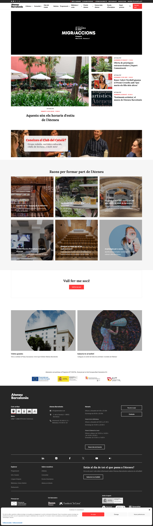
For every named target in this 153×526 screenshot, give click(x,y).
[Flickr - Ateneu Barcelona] (19, 1)
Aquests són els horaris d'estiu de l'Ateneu (50, 117)
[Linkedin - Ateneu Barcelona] (42, 459)
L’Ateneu (28, 6)
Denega (116, 514)
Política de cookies (7, 522)
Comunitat (37, 6)
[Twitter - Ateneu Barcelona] (17, 1)
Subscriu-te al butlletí (93, 477)
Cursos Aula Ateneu (98, 6)
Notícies (56, 6)
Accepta (93, 514)
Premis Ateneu (85, 6)
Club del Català (46, 6)
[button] (149, 510)
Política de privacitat (17, 522)
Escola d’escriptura (47, 479)
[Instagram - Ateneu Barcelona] (13, 1)
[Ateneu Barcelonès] (17, 9)
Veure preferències (139, 514)
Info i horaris (76, 1)
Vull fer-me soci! (76, 287)
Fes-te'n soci (136, 6)
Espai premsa (121, 6)
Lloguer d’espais (87, 1)
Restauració (112, 1)
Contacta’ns (122, 1)
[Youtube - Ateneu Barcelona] (11, 1)
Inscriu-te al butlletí (135, 1)
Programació (64, 6)
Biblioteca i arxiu (74, 6)
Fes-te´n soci (132, 408)
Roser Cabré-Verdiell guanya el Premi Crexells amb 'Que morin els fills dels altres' (127, 83)
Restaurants (15, 487)
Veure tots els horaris (95, 447)
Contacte (131, 414)
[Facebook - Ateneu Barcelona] (15, 1)
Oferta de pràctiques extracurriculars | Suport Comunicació (126, 65)
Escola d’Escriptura (111, 6)
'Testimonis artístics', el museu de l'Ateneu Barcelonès (128, 98)
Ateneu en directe (101, 1)
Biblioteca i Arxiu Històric (19, 483)
